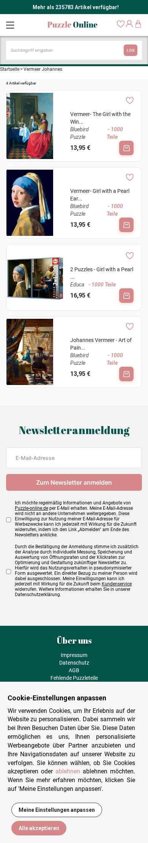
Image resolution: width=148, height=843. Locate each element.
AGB (74, 670)
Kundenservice (117, 584)
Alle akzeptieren (39, 828)
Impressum (74, 655)
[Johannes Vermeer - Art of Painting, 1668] (35, 352)
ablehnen (67, 771)
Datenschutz (74, 663)
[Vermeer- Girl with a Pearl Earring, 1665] (35, 203)
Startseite (9, 69)
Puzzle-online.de (31, 508)
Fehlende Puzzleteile (74, 678)
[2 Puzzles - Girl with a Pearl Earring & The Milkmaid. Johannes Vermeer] (35, 277)
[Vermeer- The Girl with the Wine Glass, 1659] (35, 126)
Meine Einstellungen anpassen (57, 810)
